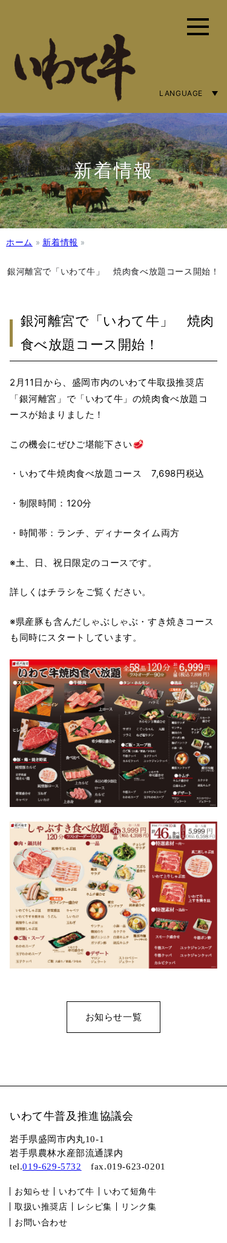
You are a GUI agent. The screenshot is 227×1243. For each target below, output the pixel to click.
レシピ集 (94, 1206)
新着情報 (59, 242)
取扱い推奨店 (41, 1206)
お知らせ (32, 1191)
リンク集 (138, 1206)
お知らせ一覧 (113, 1017)
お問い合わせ (41, 1222)
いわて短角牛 (130, 1191)
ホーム (19, 242)
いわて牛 (76, 1191)
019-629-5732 (51, 1166)
